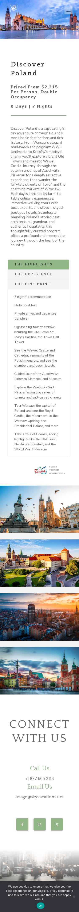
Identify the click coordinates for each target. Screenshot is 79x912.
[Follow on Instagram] (39, 824)
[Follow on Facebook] (22, 824)
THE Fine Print (32, 284)
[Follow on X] (57, 824)
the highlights (33, 264)
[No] (74, 896)
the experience (33, 274)
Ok (41, 905)
